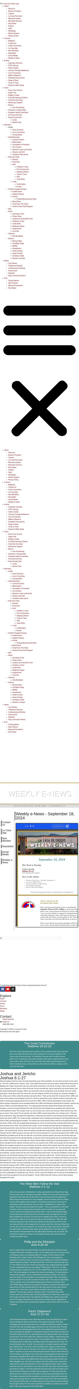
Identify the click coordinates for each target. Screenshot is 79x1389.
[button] (39, 369)
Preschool (16, 162)
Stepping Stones (22, 172)
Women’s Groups (18, 258)
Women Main (17, 241)
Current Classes (18, 139)
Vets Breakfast (17, 236)
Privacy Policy (13, 36)
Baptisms (11, 41)
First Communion (22, 169)
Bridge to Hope (13, 95)
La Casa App (13, 48)
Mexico (10, 105)
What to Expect (13, 33)
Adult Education (14, 137)
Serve (6, 88)
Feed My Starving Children (18, 97)
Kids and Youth (13, 157)
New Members (13, 51)
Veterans (11, 233)
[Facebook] (2, 989)
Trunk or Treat (13, 83)
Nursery (15, 159)
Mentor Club (16, 122)
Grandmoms (16, 248)
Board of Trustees (14, 11)
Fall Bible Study (18, 243)
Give (6, 278)
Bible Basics (16, 142)
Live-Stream (12, 263)
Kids (14, 164)
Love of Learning (14, 73)
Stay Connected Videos (17, 275)
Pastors (11, 26)
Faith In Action (17, 251)
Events (6, 60)
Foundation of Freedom (20, 144)
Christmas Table (18, 256)
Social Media (13, 55)
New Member (6, 839)
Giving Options (13, 280)
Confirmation (21, 184)
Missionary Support (15, 102)
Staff (10, 28)
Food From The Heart (20, 204)
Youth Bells (20, 179)
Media (6, 261)
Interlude (11, 273)
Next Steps (12, 23)
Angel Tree (12, 93)
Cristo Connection (14, 46)
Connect (7, 38)
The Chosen (16, 147)
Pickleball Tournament (16, 78)
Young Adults (17, 135)
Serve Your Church (15, 90)
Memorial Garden (14, 18)
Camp (14, 120)
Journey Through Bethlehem (18, 70)
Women (11, 238)
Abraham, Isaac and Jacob (22, 149)
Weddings (12, 31)
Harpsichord (16, 228)
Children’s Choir (22, 167)
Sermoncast (12, 271)
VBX (18, 177)
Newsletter (12, 53)
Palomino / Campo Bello (17, 110)
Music (10, 211)
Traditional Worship (15, 266)
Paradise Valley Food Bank (18, 112)
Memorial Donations (15, 285)
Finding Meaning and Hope (26, 199)
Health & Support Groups (17, 189)
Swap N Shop (17, 253)
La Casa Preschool (15, 16)
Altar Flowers (13, 283)
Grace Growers (17, 130)
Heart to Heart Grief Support (22, 206)
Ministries (7, 125)
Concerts (15, 231)
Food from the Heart (15, 100)
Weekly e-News (14, 58)
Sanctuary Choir (18, 214)
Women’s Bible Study (16, 85)
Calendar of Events (15, 63)
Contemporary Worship (16, 268)
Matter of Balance (14, 75)
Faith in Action (13, 68)
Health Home (17, 191)
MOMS (14, 246)
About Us (11, 8)
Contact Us (12, 43)
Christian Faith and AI (20, 154)
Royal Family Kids (15, 117)
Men (9, 209)
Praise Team (16, 216)
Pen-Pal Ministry (18, 107)
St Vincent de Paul (15, 115)
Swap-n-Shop (13, 80)
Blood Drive (16, 201)
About (6, 6)
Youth (14, 182)
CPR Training (13, 65)
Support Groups (18, 194)
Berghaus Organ (18, 226)
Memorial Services (15, 21)
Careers (11, 13)
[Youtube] (7, 989)
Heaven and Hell (18, 152)
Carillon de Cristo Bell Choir (22, 219)
